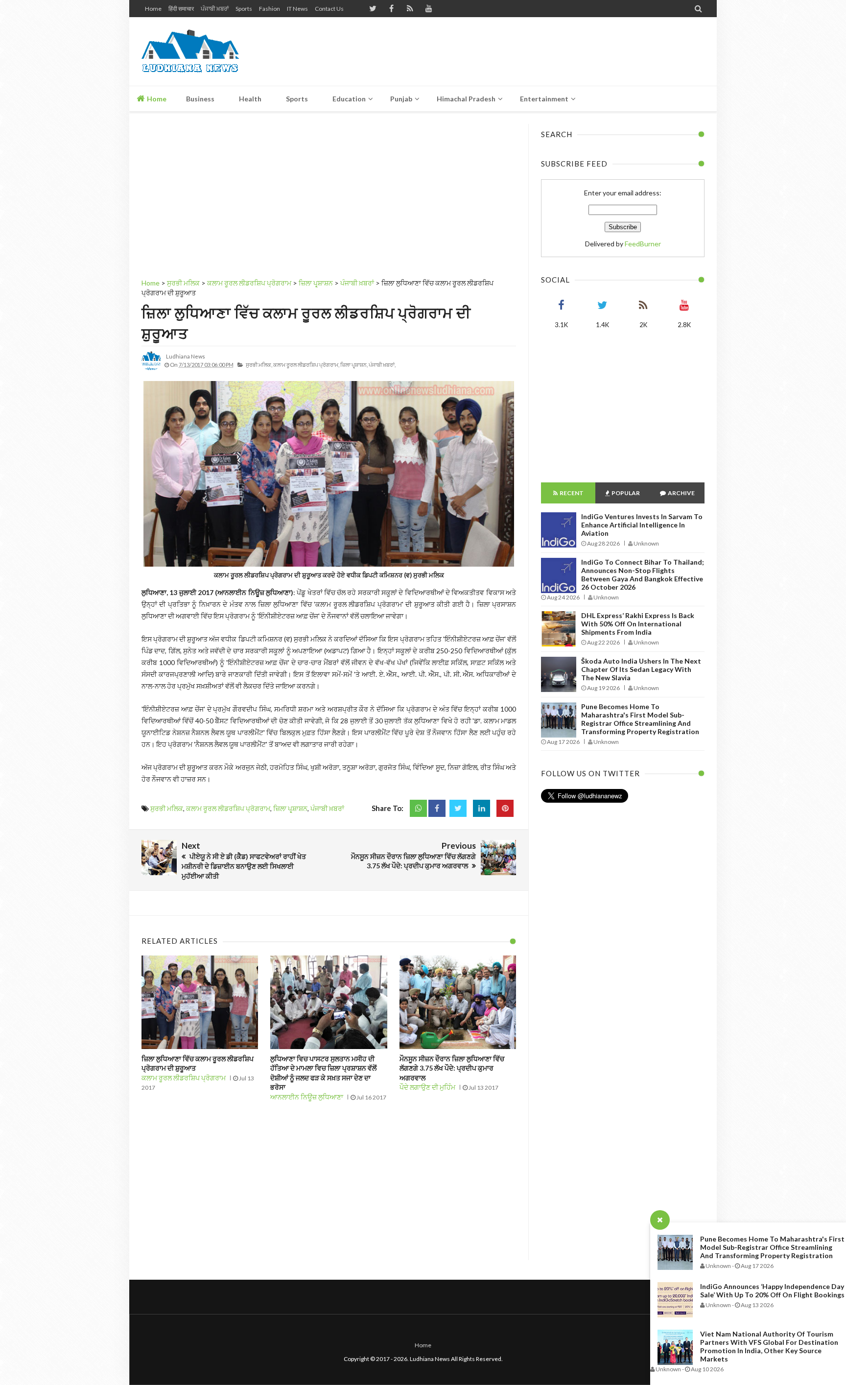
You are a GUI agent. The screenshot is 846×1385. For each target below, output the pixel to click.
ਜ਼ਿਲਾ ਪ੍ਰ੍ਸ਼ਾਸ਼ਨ (290, 808)
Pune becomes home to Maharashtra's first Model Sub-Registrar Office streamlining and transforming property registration (772, 1247)
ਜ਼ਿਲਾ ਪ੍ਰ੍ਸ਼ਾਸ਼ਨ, (354, 364)
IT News (297, 8)
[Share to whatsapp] (418, 808)
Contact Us (329, 8)
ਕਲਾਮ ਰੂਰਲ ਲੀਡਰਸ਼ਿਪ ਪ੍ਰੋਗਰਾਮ (228, 808)
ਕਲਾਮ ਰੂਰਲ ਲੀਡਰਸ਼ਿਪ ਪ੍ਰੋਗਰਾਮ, (306, 364)
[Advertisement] (526, 51)
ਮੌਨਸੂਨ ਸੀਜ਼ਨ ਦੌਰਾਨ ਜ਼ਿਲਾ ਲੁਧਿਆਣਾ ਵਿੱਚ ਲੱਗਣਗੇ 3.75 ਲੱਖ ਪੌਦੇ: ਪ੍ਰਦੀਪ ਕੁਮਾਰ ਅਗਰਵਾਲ (452, 1068)
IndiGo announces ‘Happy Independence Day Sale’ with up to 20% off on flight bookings (772, 1290)
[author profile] (151, 368)
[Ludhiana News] (211, 51)
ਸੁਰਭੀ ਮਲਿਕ (166, 808)
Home (153, 8)
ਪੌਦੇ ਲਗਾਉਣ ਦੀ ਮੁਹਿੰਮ (427, 1087)
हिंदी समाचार (181, 8)
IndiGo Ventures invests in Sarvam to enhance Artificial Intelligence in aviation (642, 524)
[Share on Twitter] (458, 808)
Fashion (269, 8)
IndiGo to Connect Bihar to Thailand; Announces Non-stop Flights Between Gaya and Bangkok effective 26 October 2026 (642, 574)
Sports (243, 8)
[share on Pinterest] (505, 808)
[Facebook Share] (437, 808)
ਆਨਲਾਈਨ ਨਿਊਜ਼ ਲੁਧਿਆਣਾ (306, 1097)
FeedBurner (643, 243)
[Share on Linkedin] (481, 808)
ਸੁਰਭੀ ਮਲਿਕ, (259, 364)
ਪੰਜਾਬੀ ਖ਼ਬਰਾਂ (215, 8)
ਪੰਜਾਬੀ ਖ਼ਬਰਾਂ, (382, 364)
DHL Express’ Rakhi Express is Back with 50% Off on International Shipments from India (637, 623)
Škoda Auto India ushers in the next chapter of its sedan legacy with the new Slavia (641, 669)
